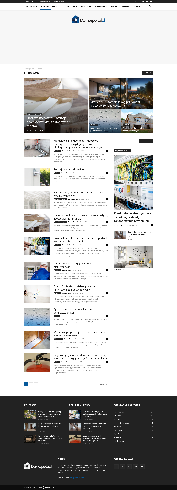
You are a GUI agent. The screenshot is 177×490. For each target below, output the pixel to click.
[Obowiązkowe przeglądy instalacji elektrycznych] (37, 271)
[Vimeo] (143, 1)
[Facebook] (135, 1)
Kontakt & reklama (58, 2)
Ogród (137, 6)
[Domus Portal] (88, 19)
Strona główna (29, 69)
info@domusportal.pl (78, 478)
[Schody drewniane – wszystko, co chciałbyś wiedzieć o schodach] (120, 235)
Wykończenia (101, 6)
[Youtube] (151, 1)
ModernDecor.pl (119, 269)
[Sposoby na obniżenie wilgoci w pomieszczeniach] (105, 121)
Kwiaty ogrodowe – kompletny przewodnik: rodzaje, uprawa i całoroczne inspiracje (49, 414)
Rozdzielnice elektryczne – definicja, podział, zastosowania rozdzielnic (133, 217)
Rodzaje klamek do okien (69, 169)
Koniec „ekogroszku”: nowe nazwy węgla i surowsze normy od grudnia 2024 (50, 438)
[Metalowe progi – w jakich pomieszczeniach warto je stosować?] (37, 340)
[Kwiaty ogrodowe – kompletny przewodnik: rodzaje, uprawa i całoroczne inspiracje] (30, 414)
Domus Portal (31, 130)
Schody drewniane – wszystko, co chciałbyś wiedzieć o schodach (139, 234)
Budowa (45, 6)
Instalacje (57, 6)
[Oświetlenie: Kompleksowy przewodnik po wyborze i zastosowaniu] (121, 93)
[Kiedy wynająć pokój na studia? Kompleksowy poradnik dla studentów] (30, 427)
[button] (150, 7)
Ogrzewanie (71, 6)
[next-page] (36, 384)
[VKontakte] (147, 1)
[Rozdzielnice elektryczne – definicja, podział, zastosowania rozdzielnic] (37, 246)
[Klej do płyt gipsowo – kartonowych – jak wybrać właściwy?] (37, 200)
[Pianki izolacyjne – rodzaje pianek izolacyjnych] (137, 121)
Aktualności (32, 6)
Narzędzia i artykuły (120, 6)
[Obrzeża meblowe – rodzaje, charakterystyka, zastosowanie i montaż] (56, 105)
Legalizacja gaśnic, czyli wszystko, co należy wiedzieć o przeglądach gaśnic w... (94, 438)
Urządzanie (85, 6)
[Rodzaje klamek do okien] (37, 177)
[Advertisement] (88, 47)
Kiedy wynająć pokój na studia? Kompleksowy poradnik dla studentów (50, 426)
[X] (139, 1)
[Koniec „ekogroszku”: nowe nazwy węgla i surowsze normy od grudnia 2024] (30, 439)
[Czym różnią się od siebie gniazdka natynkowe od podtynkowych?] (37, 294)
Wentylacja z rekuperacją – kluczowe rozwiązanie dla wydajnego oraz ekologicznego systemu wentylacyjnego (78, 144)
